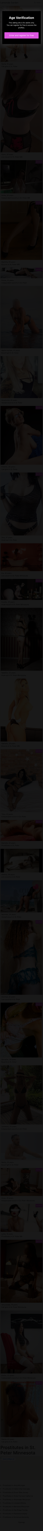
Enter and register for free (21, 35)
